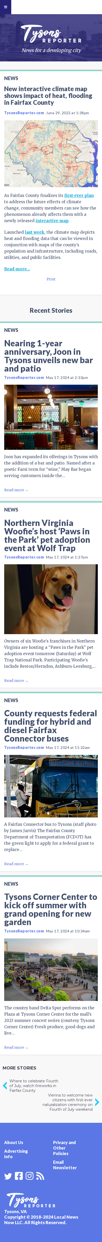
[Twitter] (8, 1176)
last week (34, 232)
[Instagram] (29, 1175)
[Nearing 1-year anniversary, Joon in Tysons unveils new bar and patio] (51, 417)
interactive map (52, 220)
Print (51, 279)
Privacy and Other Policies (64, 1148)
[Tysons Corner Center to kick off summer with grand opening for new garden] (51, 969)
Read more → (16, 490)
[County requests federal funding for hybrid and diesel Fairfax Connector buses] (51, 786)
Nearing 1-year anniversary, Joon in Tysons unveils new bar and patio (48, 355)
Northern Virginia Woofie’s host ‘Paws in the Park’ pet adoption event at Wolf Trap (47, 535)
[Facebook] (19, 1175)
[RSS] (40, 1175)
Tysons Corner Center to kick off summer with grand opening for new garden (50, 909)
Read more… (17, 269)
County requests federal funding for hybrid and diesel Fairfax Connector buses (50, 725)
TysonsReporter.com (24, 113)
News (11, 78)
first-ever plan (79, 195)
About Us (13, 1142)
